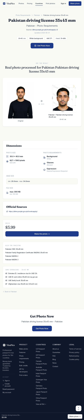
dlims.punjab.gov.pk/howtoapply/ (44, 30)
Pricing (29, 3)
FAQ (53, 356)
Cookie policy (74, 359)
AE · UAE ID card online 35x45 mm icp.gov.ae (21, 277)
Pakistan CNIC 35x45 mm (14, 249)
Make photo (75, 3)
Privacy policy (74, 352)
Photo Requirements (23, 15)
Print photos (50, 3)
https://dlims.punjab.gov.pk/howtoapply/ (23, 211)
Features (22, 352)
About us (55, 349)
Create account (7, 385)
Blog (54, 359)
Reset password (8, 389)
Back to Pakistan (11, 292)
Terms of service (75, 349)
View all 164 (40, 404)
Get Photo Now (43, 46)
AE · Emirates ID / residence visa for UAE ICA (21, 273)
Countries (39, 3)
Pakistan (37, 15)
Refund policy (74, 356)
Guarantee (56, 352)
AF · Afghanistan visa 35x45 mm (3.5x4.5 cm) (21, 284)
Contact (55, 366)
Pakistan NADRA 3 (11, 260)
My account (7, 392)
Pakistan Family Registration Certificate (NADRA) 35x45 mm (26, 252)
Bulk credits (23, 365)
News (54, 363)
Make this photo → (42, 234)
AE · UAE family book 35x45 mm (16, 280)
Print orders (23, 375)
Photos (21, 3)
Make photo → (74, 416)
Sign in (63, 3)
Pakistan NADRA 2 (11, 256)
